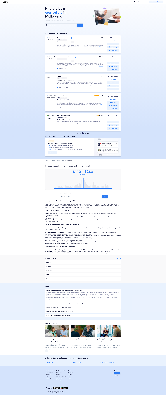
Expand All (118, 258)
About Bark (70, 372)
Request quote (113, 44)
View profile (113, 41)
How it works (49, 374)
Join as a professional (156, 1)
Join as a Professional (61, 376)
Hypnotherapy (77, 362)
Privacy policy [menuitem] (66, 392)
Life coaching (49, 362)
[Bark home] (5, 2)
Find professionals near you (64, 193)
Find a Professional (50, 372)
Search (79, 25)
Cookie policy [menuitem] (59, 392)
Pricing (58, 374)
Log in (146, 1)
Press (69, 378)
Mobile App (48, 378)
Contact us (117, 373)
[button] (83, 44)
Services (47, 160)
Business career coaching (107, 362)
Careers (70, 374)
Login (47, 376)
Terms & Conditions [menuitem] (50, 392)
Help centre (59, 378)
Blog (69, 376)
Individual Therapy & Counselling (58, 160)
